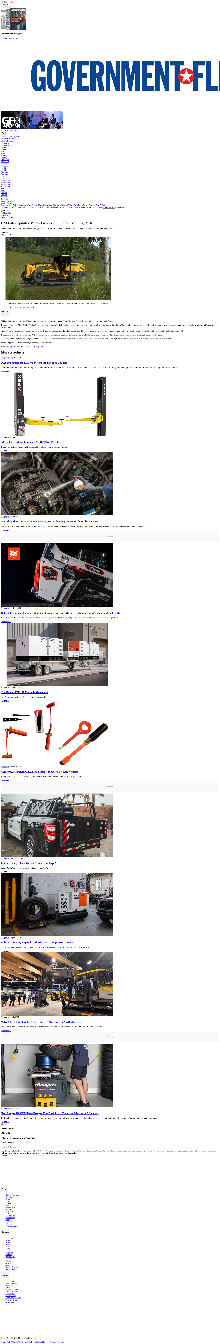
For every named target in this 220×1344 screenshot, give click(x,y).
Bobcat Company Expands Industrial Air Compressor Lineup (37, 942)
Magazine (41, 205)
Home (3, 217)
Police (3, 176)
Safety (3, 189)
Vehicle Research (7, 201)
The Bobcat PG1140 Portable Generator (24, 692)
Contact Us (33, 207)
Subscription (5, 207)
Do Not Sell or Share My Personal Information (48, 1342)
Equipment (5, 143)
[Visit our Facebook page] (2, 1134)
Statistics (48, 205)
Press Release (71, 207)
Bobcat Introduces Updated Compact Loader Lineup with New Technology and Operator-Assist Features (62, 612)
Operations (5, 172)
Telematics (5, 197)
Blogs (20, 205)
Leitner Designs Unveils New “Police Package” (28, 863)
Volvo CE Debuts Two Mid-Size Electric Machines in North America (41, 1021)
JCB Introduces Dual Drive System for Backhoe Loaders (34, 362)
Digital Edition (14, 38)
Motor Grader (32, 347)
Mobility (4, 168)
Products (35, 205)
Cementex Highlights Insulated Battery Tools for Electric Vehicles (39, 771)
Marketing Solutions (44, 207)
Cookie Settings (109, 207)
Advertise (25, 207)
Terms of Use (16, 1342)
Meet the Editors (16, 207)
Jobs (81, 205)
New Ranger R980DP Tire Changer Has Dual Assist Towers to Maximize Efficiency (50, 1113)
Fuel (2, 151)
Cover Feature (10, 2)
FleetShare (5, 205)
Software (4, 193)
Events (3, 147)
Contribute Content (59, 207)
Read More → (6, 371)
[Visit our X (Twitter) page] (7, 1134)
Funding (4, 156)
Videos (25, 205)
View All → (5, 1124)
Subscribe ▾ (6, 7)
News (17, 2)
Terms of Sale (26, 1342)
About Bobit (119, 207)
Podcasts (64, 205)
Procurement (5, 180)
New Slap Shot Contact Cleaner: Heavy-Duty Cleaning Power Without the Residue (49, 521)
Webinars (70, 205)
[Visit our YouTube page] (9, 1134)
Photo (30, 205)
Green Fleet (5, 160)
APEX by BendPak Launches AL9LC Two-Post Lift (31, 442)
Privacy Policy (81, 207)
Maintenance (5, 164)
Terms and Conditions (95, 207)
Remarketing (5, 184)
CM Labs (23, 347)
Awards (76, 205)
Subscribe (4, 38)
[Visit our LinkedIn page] (4, 1134)
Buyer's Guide (101, 205)
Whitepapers (56, 205)
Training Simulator (13, 347)
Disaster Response (7, 138)
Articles (22, 2)
